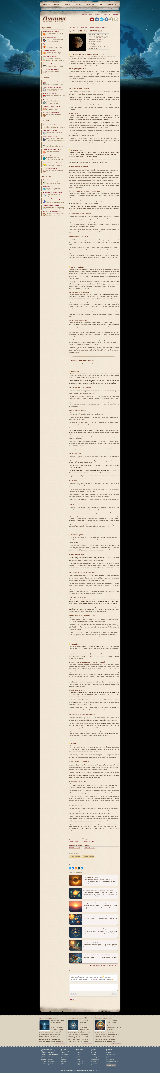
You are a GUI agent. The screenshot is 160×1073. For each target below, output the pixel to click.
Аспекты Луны (95, 1058)
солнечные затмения (88, 856)
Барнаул (115, 14)
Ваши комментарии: (75, 983)
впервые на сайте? (87, 14)
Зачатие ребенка (53, 1054)
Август (67, 4)
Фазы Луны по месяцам (50, 130)
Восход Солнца (95, 1061)
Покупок (50, 1059)
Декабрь (78, 1058)
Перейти (86, 883)
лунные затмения (75, 856)
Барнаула (101, 39)
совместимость (46, 8)
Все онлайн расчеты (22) (50, 168)
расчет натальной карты (78, 8)
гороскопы (67, 8)
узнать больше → (60, 1043)
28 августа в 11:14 (89, 841)
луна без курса (99, 8)
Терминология (110, 1059)
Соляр (62, 1058)
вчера (57, 81)
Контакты (108, 1052)
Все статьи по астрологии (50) (52, 211)
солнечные (57, 143)
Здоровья (43, 1056)
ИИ (101, 4)
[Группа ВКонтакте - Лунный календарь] (106, 19)
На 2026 (45, 93)
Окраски (43, 1052)
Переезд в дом (52, 1056)
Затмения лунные (48, 143)
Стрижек (43, 1051)
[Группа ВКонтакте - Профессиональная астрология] (97, 19)
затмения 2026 (108, 8)
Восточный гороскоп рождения (52, 63)
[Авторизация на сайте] (111, 19)
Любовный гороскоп (49, 50)
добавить (73, 993)
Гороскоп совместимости (50, 44)
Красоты (43, 1059)
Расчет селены (65, 1056)
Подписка (108, 1058)
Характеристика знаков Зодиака (52, 192)
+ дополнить (106, 14)
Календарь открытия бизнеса (51, 106)
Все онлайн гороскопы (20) (51, 69)
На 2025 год (79, 1064)
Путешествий (51, 1064)
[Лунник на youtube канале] (92, 19)
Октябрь (78, 1054)
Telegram (94, 979)
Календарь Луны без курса (51, 155)
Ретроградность (95, 1059)
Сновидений (51, 1051)
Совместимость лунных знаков (52, 149)
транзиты (61, 8)
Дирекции (63, 1061)
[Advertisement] (53, 965)
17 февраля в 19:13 (74, 847)
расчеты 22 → (113, 965)
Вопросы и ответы (111, 1054)
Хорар (62, 1063)
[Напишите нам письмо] (116, 19)
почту (88, 979)
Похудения (44, 1058)
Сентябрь (78, 1052)
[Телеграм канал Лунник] (102, 19)
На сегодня (46, 81)
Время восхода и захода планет (52, 162)
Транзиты (63, 1052)
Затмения (93, 1054)
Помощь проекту (111, 1065)
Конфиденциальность (112, 1061)
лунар (56, 8)
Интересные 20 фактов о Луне (52, 199)
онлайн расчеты (90, 8)
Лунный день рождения (50, 56)
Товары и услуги (111, 1063)
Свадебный (51, 1061)
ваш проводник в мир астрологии (53, 21)
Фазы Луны (90, 4)
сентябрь (52, 87)
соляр (52, 8)
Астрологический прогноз (50, 37)
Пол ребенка (51, 1052)
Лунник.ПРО (112, 4)
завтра (52, 81)
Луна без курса (95, 1056)
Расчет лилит (64, 1054)
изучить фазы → (87, 1043)
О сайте (108, 1051)
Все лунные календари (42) (51, 112)
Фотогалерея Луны (48, 186)
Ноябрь (78, 1056)
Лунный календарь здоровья (51, 100)
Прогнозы (46, 4)
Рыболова (43, 1064)
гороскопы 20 (104, 965)
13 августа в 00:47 (89, 847)
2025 (50, 93)
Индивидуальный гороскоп (51, 31)
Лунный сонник (47, 180)
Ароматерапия (52, 1058)
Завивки (43, 1054)
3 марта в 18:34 (73, 841)
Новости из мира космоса (51, 205)
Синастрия (64, 1064)
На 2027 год (79, 1061)
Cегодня (57, 4)
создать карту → (116, 1043)
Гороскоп (78, 4)
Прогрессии (64, 1059)
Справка (108, 1056)
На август (46, 87)
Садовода (43, 1061)
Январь (78, 1059)
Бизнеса (50, 1063)
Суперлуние (94, 1063)
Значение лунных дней (50, 124)
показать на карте (94, 48)
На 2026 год (79, 1063)
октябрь (58, 87)
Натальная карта (65, 1051)
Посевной (43, 1063)
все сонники (56, 180)
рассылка (97, 14)
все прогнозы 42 (95, 965)
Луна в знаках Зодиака (50, 136)
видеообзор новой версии (95, 976)
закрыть (114, 993)
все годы (54, 93)
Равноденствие (95, 1064)
